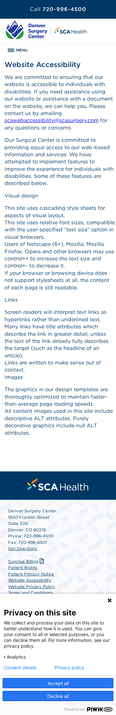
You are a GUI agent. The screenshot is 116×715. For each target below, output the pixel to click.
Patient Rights (22, 567)
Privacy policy (69, 667)
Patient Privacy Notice (31, 574)
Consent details (20, 667)
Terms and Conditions (30, 592)
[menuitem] (58, 484)
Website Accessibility (29, 580)
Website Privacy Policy (31, 586)
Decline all (58, 696)
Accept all (58, 683)
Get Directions (22, 548)
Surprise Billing (23, 561)
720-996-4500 (58, 9)
